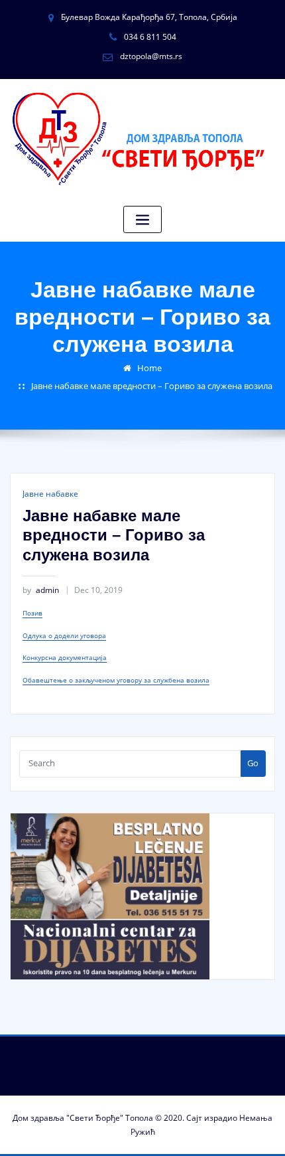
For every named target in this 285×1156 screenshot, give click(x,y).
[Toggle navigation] (142, 219)
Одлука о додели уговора (64, 635)
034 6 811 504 (150, 36)
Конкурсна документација (65, 657)
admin (41, 590)
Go (252, 763)
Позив (32, 613)
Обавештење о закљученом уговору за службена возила (116, 680)
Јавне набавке (50, 493)
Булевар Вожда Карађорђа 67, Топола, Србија (149, 17)
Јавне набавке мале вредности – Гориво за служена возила (151, 386)
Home (149, 368)
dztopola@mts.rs (151, 56)
